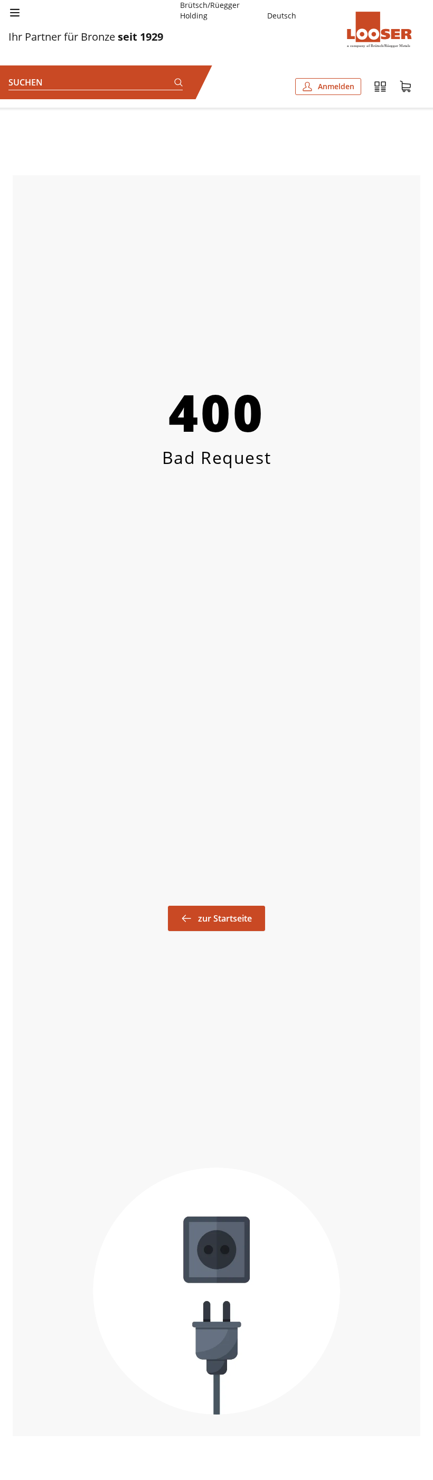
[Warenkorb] (405, 86)
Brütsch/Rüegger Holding (210, 10)
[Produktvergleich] (380, 86)
